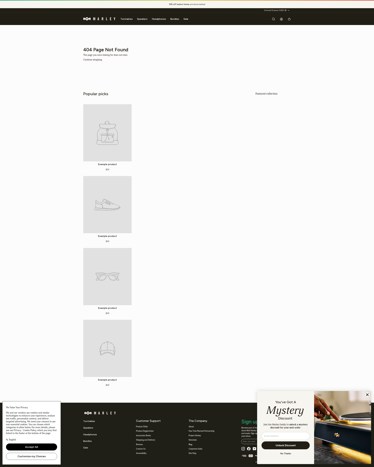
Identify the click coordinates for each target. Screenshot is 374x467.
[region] (187, 4)
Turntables (127, 19)
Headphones (159, 19)
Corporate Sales (195, 449)
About (191, 426)
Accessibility (141, 453)
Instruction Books (143, 435)
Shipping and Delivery (145, 440)
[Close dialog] (367, 394)
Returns (139, 444)
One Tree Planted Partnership (201, 431)
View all (284, 93)
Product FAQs (142, 426)
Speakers (142, 19)
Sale (185, 19)
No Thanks (285, 453)
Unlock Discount (286, 445)
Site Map (192, 453)
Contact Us (141, 449)
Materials (193, 440)
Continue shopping (92, 59)
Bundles (174, 19)
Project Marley (195, 435)
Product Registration (145, 431)
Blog (190, 444)
